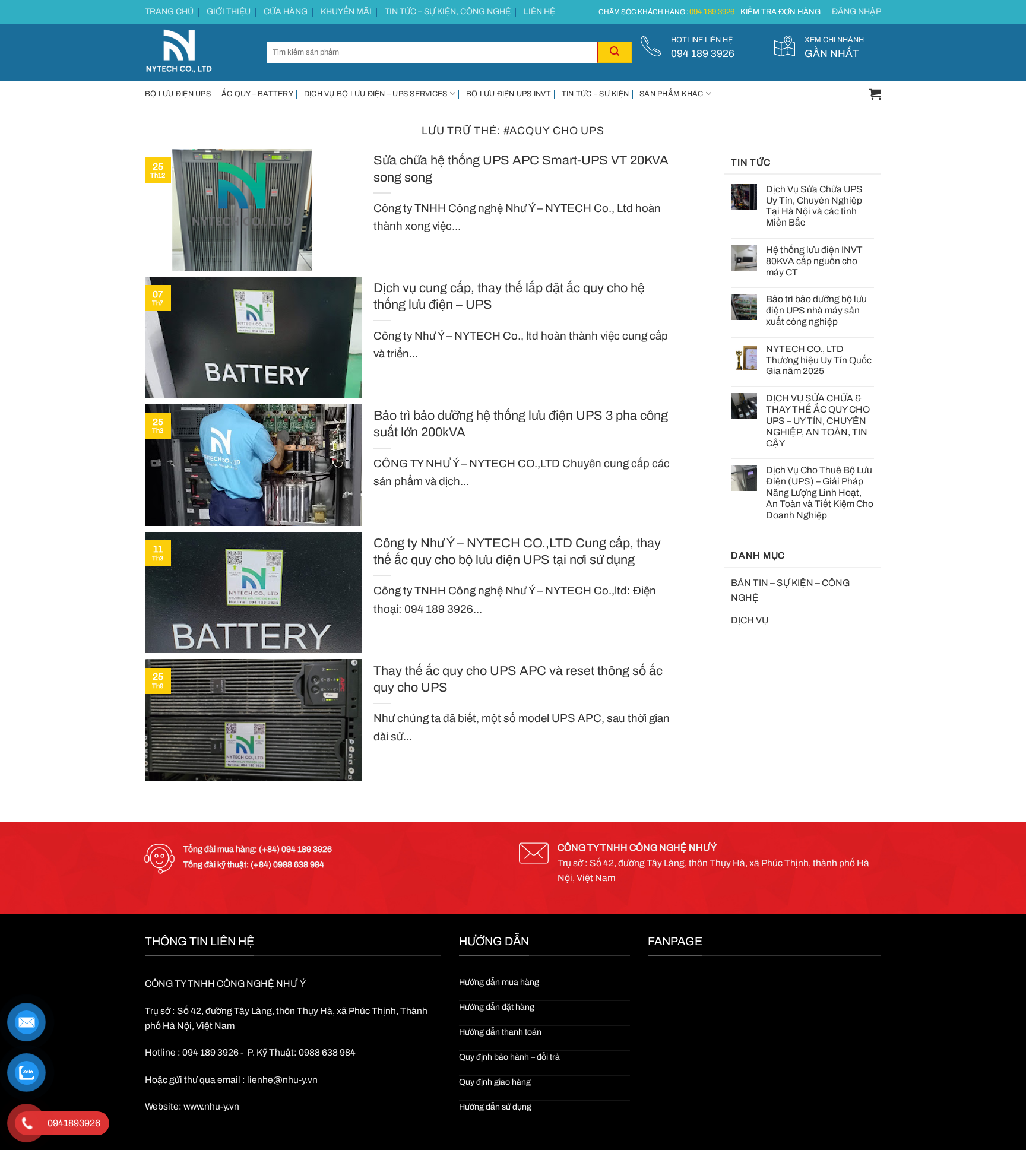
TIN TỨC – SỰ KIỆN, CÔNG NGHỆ (448, 11)
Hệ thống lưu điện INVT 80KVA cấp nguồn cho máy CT (814, 261)
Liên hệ (539, 11)
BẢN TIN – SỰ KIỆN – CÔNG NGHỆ (790, 590)
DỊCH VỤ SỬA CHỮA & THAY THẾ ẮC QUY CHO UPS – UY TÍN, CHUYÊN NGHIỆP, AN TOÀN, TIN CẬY (818, 420)
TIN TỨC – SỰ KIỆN (595, 94)
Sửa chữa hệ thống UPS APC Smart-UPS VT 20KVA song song (521, 168)
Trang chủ (169, 11)
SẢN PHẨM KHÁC (671, 94)
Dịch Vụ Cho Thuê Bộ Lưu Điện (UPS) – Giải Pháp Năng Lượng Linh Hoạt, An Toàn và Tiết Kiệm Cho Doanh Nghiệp (819, 492)
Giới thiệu (229, 11)
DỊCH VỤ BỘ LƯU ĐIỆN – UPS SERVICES (376, 94)
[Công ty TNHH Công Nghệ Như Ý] (197, 52)
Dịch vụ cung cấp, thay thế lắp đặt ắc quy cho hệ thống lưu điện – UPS (509, 296)
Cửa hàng (286, 11)
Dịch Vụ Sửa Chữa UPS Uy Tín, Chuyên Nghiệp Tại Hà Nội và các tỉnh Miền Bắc (814, 205)
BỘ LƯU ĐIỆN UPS (178, 94)
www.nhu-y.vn (211, 1106)
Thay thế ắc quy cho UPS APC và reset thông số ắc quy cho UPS (518, 679)
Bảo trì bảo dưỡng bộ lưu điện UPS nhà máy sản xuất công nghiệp (816, 310)
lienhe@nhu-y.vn (282, 1080)
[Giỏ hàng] (875, 94)
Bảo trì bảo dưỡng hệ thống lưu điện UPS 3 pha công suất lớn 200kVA (520, 423)
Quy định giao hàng (495, 1082)
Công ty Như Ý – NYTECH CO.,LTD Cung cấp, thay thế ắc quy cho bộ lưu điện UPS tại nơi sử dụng (517, 551)
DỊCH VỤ (749, 620)
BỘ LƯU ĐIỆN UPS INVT (508, 94)
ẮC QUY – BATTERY (257, 94)
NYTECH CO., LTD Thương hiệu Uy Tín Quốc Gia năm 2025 (819, 360)
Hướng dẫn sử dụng (495, 1107)
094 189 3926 (711, 12)
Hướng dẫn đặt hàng (496, 1007)
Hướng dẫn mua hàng (499, 982)
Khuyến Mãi (346, 11)
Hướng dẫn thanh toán (500, 1032)
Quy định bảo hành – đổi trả (509, 1057)
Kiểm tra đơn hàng (780, 12)
